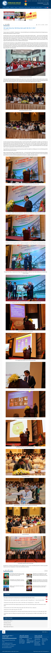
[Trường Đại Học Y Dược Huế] (11, 3)
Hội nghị (43, 644)
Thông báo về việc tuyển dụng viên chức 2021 (13, 609)
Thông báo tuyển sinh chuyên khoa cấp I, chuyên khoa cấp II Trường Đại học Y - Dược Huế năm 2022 (24, 600)
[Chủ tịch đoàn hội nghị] (25, 462)
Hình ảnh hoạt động (8, 620)
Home (3, 632)
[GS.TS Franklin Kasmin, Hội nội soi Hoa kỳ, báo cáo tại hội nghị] (25, 404)
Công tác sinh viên (21, 7)
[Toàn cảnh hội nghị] (25, 520)
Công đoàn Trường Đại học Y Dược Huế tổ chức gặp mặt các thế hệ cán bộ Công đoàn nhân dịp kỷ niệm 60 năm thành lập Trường (40, 580)
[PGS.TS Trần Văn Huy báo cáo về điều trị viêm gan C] (25, 375)
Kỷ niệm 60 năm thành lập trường (30, 642)
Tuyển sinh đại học (37, 638)
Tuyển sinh (12, 7)
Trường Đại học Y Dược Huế (7, 636)
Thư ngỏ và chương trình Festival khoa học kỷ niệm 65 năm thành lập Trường (19, 597)
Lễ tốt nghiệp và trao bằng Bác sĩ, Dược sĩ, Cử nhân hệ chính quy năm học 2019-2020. (17, 580)
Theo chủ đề (38, 635)
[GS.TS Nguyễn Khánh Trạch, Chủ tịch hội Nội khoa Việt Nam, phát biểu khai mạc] (25, 170)
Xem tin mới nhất (29, 638)
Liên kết (5, 624)
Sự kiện (46, 24)
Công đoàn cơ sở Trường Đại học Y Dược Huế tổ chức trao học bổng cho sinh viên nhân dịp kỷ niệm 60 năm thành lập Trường (40, 574)
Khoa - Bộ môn (21, 639)
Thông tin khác (8, 618)
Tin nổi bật (7, 594)
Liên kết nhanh (24, 635)
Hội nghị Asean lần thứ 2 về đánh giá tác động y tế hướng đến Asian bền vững (39, 586)
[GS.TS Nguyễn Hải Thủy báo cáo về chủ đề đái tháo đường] (25, 346)
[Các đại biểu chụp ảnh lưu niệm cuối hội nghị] (25, 549)
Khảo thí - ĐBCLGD (38, 7)
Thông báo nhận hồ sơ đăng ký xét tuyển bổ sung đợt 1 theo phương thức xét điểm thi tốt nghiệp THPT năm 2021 (25, 614)
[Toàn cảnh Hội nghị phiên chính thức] (25, 96)
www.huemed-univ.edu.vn (8, 647)
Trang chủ (4, 7)
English (46, 7)
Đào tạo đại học (36, 642)
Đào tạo (16, 7)
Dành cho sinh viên (37, 641)
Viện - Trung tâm (21, 643)
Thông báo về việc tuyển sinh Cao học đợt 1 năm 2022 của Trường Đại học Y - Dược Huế (21, 602)
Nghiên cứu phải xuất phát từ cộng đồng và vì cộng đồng (17, 586)
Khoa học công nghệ (27, 7)
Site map (5, 626)
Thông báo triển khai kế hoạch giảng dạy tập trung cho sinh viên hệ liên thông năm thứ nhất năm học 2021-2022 (25, 605)
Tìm (48, 3)
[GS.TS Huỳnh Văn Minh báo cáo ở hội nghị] (25, 317)
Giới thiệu (7, 7)
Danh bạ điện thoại (7, 622)
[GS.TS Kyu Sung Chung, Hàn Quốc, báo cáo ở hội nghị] (25, 433)
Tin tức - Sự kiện (41, 24)
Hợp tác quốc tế (33, 7)
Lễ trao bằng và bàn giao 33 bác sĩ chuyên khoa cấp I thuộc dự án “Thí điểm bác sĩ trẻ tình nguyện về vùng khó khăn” (17, 574)
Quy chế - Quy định (45, 639)
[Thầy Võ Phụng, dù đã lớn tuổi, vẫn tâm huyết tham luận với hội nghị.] (25, 491)
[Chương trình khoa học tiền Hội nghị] (25, 62)
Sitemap (28, 639)
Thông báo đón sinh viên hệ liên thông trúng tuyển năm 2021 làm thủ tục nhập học (20, 607)
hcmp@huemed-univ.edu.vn (8, 643)
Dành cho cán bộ (44, 638)
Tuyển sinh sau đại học (37, 640)
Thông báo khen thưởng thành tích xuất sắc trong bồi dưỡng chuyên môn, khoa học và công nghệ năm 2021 (25, 611)
